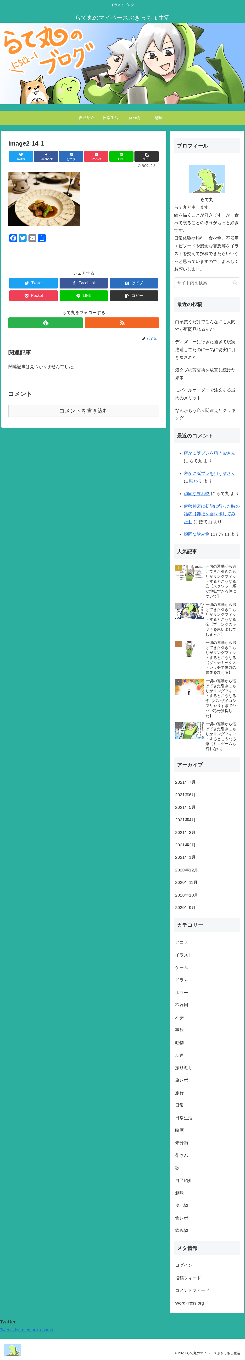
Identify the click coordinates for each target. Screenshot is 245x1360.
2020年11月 (186, 882)
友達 (179, 1055)
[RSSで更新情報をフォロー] (122, 322)
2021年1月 (185, 857)
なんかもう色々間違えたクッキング (205, 414)
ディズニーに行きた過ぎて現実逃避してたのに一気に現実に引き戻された (205, 349)
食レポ (181, 1218)
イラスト (183, 955)
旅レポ (181, 1080)
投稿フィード (188, 1278)
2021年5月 (185, 807)
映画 (179, 1130)
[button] (235, 282)
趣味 (179, 1193)
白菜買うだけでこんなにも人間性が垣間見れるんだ (205, 325)
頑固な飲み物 (197, 493)
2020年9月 (185, 907)
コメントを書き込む (83, 411)
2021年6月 (185, 794)
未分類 (181, 1142)
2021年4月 (185, 819)
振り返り (183, 1067)
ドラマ (181, 980)
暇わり (195, 481)
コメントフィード (192, 1290)
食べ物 (181, 1205)
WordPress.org (189, 1303)
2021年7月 (185, 782)
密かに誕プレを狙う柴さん (209, 453)
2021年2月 (185, 845)
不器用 (181, 1005)
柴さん (181, 1155)
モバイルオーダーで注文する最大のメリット (205, 394)
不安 (179, 1017)
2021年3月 (185, 832)
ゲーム (181, 967)
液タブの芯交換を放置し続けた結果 (205, 374)
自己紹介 (183, 1180)
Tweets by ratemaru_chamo (26, 1329)
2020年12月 (186, 870)
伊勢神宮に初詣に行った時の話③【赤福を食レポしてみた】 (212, 514)
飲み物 (181, 1230)
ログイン (183, 1265)
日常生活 (183, 1117)
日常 (179, 1105)
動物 (179, 1042)
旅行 (179, 1092)
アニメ (181, 942)
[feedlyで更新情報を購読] (45, 322)
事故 (179, 1030)
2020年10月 (186, 895)
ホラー (181, 992)
